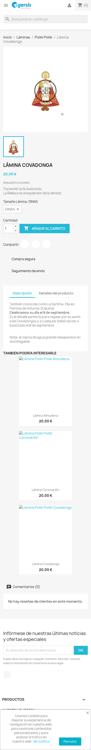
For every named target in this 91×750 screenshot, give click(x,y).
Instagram (7, 675)
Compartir (25, 244)
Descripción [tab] (22, 293)
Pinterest (46, 244)
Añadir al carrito (44, 228)
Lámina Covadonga (45, 564)
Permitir (70, 741)
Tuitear (35, 244)
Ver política (41, 741)
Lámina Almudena (45, 415)
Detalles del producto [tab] (56, 293)
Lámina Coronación (45, 490)
